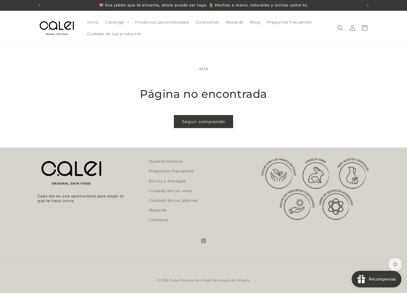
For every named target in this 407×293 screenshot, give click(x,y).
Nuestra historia (165, 161)
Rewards (158, 210)
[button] (117, 22)
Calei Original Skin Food (191, 280)
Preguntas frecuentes (171, 171)
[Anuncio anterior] (39, 5)
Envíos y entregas (167, 181)
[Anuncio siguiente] (368, 5)
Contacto (158, 219)
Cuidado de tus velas (170, 190)
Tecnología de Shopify (231, 280)
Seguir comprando (203, 121)
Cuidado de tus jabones (173, 200)
